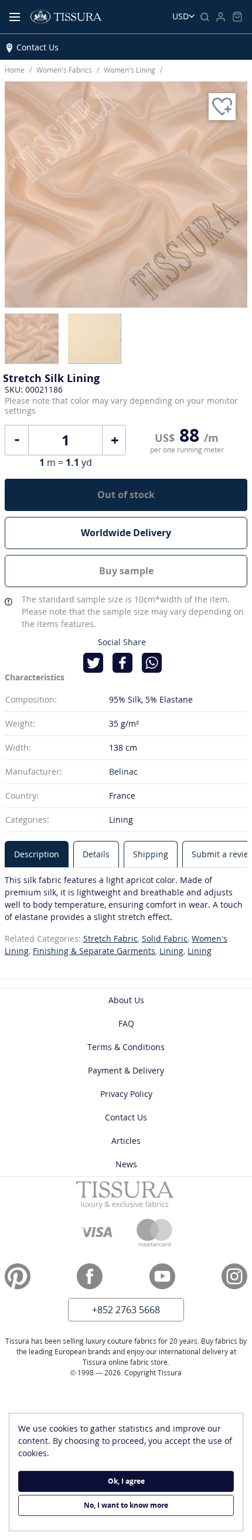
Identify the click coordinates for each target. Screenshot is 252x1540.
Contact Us (37, 47)
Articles (126, 1140)
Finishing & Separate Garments (94, 950)
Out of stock (126, 494)
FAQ (126, 1023)
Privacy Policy (126, 1093)
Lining (171, 950)
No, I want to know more (126, 1505)
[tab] (37, 854)
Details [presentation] (96, 854)
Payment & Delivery (126, 1070)
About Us (126, 1000)
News (126, 1164)
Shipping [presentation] (150, 854)
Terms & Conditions (126, 1046)
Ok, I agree (126, 1481)
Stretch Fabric (110, 938)
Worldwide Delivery (126, 532)
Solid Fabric (165, 938)
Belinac (123, 771)
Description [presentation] (36, 854)
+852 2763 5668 (126, 1309)
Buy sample (126, 570)
